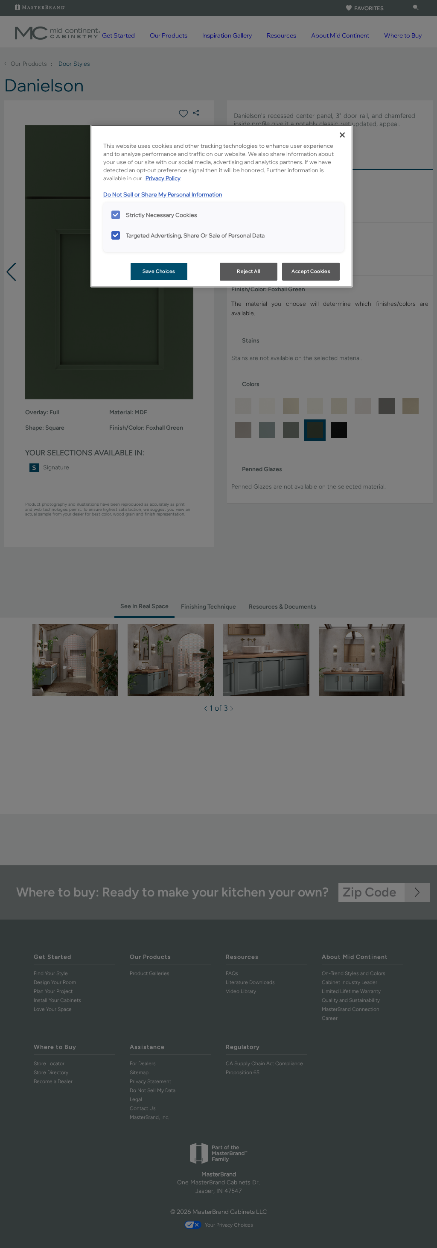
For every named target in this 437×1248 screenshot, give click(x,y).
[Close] (342, 135)
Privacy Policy (163, 178)
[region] (221, 206)
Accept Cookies (310, 271)
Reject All (248, 271)
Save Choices (159, 271)
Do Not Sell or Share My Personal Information (162, 194)
